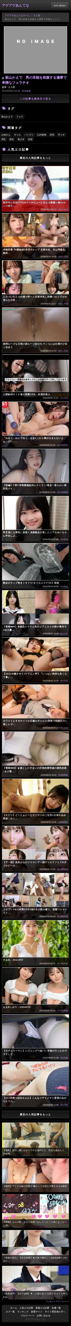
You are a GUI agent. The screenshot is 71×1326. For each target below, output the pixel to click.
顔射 (30, 139)
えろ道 (36, 15)
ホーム (13, 1308)
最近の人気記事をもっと (35, 157)
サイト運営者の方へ (55, 1311)
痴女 (11, 139)
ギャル (17, 134)
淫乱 (3, 139)
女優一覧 (56, 1308)
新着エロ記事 (42, 1308)
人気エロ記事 (26, 1308)
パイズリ (29, 134)
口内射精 (41, 134)
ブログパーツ (27, 1315)
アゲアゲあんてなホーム (17, 15)
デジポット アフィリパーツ (57, 1301)
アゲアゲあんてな (15, 5)
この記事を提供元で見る (35, 98)
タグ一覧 (10, 1311)
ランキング (23, 1311)
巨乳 (52, 134)
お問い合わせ (43, 1315)
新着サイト (36, 1311)
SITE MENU (60, 5)
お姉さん (5, 134)
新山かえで (7, 116)
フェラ (19, 116)
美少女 (21, 139)
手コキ (61, 134)
